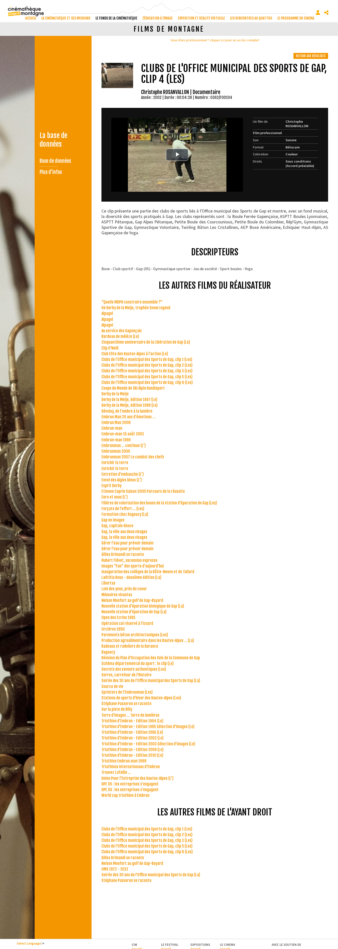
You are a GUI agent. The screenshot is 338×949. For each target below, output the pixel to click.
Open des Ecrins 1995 (118, 617)
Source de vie (112, 686)
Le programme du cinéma (295, 18)
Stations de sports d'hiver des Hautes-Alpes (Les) (141, 697)
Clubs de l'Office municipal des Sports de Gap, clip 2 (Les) (147, 365)
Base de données (55, 161)
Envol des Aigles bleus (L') (121, 479)
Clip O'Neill (110, 348)
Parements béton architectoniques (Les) (134, 634)
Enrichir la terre (114, 462)
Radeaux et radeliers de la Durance (129, 646)
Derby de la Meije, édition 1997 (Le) (129, 399)
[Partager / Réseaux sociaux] (326, 12)
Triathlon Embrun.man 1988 (123, 761)
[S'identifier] (318, 12)
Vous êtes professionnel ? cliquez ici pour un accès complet (214, 40)
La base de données (53, 139)
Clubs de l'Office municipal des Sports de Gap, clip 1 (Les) (146, 359)
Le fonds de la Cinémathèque (116, 18)
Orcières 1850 (113, 629)
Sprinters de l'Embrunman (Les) (127, 692)
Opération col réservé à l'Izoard (127, 623)
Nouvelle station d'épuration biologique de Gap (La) (142, 606)
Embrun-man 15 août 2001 (122, 433)
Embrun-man (111, 428)
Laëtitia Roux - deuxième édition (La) (131, 577)
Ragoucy (108, 652)
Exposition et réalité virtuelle (201, 18)
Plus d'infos (51, 172)
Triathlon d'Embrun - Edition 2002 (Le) (132, 737)
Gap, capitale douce (117, 525)
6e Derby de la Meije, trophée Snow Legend (135, 307)
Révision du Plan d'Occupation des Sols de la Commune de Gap (150, 657)
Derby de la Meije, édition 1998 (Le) (129, 405)
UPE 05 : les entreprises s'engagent (130, 784)
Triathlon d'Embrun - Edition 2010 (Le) (132, 755)
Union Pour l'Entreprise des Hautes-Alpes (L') (137, 778)
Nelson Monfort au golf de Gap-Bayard (132, 600)
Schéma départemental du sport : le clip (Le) (137, 663)
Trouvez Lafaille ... (116, 772)
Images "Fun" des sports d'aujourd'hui (132, 566)
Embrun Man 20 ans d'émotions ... (128, 416)
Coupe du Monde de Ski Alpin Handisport (133, 388)
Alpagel (107, 313)
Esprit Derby (111, 485)
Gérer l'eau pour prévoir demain (127, 543)
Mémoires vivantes (116, 594)
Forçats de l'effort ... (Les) (122, 508)
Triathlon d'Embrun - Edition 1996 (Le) (132, 732)
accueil (30, 18)
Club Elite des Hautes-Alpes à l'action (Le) (134, 353)
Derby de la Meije (115, 393)
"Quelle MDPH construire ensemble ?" (132, 302)
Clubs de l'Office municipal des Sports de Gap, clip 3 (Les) (147, 370)
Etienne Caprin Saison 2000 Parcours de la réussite (143, 491)
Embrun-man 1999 (116, 439)
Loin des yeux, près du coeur (124, 588)
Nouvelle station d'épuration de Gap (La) (134, 611)
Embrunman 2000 (115, 451)
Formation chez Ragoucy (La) (124, 514)
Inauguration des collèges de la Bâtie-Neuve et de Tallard (147, 571)
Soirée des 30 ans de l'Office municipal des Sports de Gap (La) (150, 680)
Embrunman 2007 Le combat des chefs (132, 456)
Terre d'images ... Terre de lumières (130, 715)
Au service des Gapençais (121, 330)
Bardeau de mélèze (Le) (120, 336)
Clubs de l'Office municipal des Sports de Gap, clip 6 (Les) (147, 382)
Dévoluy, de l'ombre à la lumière (126, 411)
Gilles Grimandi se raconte (122, 554)
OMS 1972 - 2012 (114, 869)
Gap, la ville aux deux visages (124, 531)
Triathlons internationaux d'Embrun (130, 766)
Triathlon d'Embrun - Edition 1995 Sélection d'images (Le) (147, 726)
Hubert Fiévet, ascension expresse (129, 560)
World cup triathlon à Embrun (125, 795)
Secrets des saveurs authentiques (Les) (133, 669)
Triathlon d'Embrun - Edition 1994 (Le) (132, 720)
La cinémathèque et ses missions (65, 18)
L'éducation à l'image (158, 18)
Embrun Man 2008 (116, 422)
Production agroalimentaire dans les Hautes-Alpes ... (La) (147, 640)
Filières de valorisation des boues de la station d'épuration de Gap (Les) (159, 502)
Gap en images (112, 520)
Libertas (108, 583)
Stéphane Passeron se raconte (126, 703)
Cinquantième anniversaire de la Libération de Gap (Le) (145, 342)
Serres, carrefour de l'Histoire (126, 674)
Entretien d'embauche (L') (122, 474)
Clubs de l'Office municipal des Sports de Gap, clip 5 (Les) (147, 376)
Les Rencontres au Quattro (251, 18)
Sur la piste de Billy (116, 709)
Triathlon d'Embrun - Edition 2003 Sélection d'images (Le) (148, 743)
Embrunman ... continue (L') (123, 445)
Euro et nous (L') (114, 497)
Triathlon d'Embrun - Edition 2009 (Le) (132, 749)
